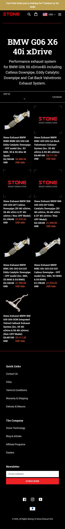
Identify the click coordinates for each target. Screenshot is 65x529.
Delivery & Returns (15, 406)
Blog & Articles (13, 436)
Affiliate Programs (15, 444)
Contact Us (12, 373)
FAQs (9, 382)
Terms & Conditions (16, 390)
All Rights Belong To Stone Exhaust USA (36, 519)
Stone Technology (15, 428)
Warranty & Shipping (17, 398)
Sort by (6, 94)
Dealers (10, 452)
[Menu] (59, 14)
